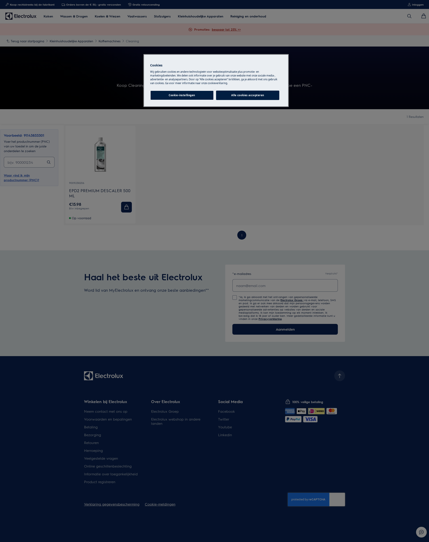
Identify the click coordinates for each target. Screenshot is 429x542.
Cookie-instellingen (182, 95)
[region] (216, 80)
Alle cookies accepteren (247, 95)
